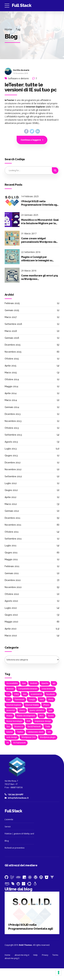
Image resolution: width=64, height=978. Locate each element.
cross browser (48, 689)
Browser (10, 689)
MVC (41, 716)
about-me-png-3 (12, 958)
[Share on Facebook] (26, 131)
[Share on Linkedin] (37, 131)
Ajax (24, 683)
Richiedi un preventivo (15, 847)
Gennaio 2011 (12, 573)
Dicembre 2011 (12, 518)
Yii (8, 743)
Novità (51, 716)
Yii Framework (19, 743)
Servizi (8, 826)
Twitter (20, 732)
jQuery (22, 710)
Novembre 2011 (13, 525)
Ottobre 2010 (12, 594)
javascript (11, 710)
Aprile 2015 (10, 365)
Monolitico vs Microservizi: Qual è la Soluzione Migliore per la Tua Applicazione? (40, 221)
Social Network (34, 726)
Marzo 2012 (11, 504)
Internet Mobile (32, 705)
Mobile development (26, 716)
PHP (28, 721)
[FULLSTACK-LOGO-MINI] (16, 767)
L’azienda (9, 819)
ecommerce (36, 694)
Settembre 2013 (13, 435)
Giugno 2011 (11, 552)
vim (49, 732)
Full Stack (22, 5)
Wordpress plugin (47, 737)
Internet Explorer (14, 705)
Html (42, 699)
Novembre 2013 (13, 421)
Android (33, 683)
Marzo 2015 (11, 372)
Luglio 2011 (10, 545)
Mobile (9, 716)
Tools (47, 726)
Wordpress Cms (28, 737)
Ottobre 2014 (12, 379)
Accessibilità (12, 683)
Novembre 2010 (13, 587)
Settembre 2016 (13, 324)
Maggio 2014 (11, 386)
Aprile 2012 (10, 497)
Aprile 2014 (10, 393)
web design (12, 737)
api (54, 683)
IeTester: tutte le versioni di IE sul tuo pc (31, 87)
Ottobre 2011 (12, 532)
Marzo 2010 (11, 635)
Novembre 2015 (13, 352)
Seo (8, 726)
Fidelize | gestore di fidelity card (19, 833)
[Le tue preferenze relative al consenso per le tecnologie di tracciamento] (59, 973)
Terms (55, 955)
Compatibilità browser (27, 689)
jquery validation (37, 710)
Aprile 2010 (10, 628)
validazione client (35, 732)
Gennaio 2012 (12, 511)
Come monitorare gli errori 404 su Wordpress (39, 277)
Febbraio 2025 (12, 303)
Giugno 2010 (11, 615)
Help (35, 955)
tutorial (10, 732)
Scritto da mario (21, 70)
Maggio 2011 (11, 559)
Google (32, 699)
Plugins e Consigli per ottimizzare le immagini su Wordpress (36, 259)
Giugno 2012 (11, 490)
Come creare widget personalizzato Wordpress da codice (38, 240)
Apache (44, 683)
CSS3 (16, 694)
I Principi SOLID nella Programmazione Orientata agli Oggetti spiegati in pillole (39, 203)
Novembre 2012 (13, 469)
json (50, 710)
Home (8, 29)
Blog (7, 840)
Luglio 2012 (11, 483)
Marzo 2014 (11, 400)
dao (24, 694)
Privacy (45, 955)
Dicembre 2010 (13, 580)
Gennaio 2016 (12, 338)
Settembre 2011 (13, 538)
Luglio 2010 (11, 608)
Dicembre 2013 (13, 414)
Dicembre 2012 (13, 462)
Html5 (50, 699)
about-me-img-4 (22, 955)
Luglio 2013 (11, 448)
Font (8, 699)
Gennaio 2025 (12, 310)
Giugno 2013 (11, 455)
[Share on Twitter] (32, 131)
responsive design (43, 721)
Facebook (50, 694)
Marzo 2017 (11, 317)
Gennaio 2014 (12, 407)
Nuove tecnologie (14, 721)
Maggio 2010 (11, 621)
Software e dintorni (18, 78)
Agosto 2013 (11, 442)
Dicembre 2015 (13, 345)
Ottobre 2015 (12, 358)
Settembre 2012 (13, 476)
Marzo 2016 (11, 331)
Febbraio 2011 (12, 566)
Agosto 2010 (11, 601)
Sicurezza (18, 726)
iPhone (46, 705)
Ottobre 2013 (12, 428)
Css (8, 694)
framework (19, 699)
